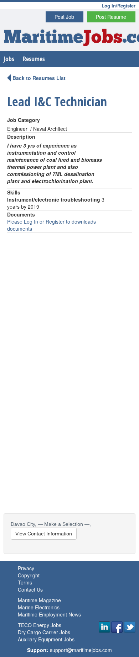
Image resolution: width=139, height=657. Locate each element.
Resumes (34, 58)
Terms (25, 582)
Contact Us (30, 589)
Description (21, 136)
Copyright (29, 575)
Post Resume (111, 16)
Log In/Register (118, 5)
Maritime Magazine (39, 600)
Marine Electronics (39, 607)
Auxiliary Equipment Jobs (46, 639)
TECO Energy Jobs (39, 625)
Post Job (64, 16)
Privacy (26, 568)
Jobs (9, 58)
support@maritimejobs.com (81, 649)
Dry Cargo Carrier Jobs (44, 632)
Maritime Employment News (49, 614)
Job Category (23, 119)
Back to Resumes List (39, 77)
